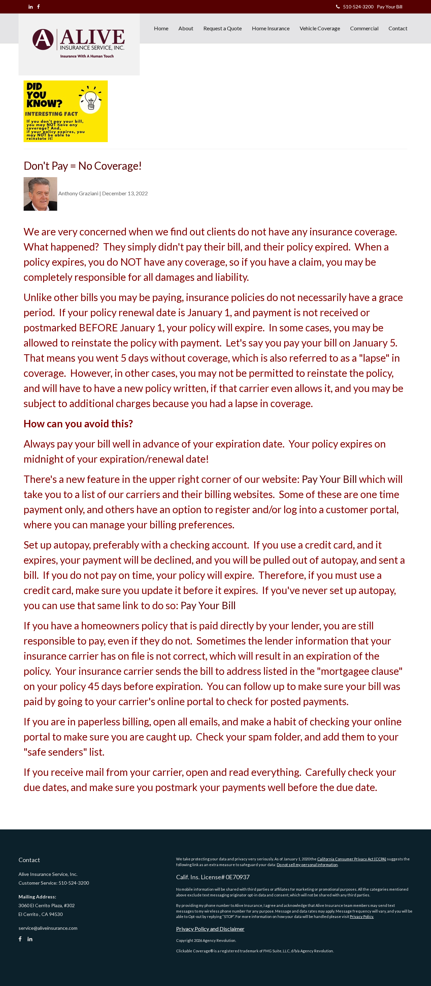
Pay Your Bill (389, 6)
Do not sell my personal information (307, 864)
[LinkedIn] (31, 6)
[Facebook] (38, 6)
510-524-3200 (358, 6)
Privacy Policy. (362, 916)
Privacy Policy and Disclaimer (210, 928)
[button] (185, 28)
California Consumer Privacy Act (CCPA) (351, 859)
